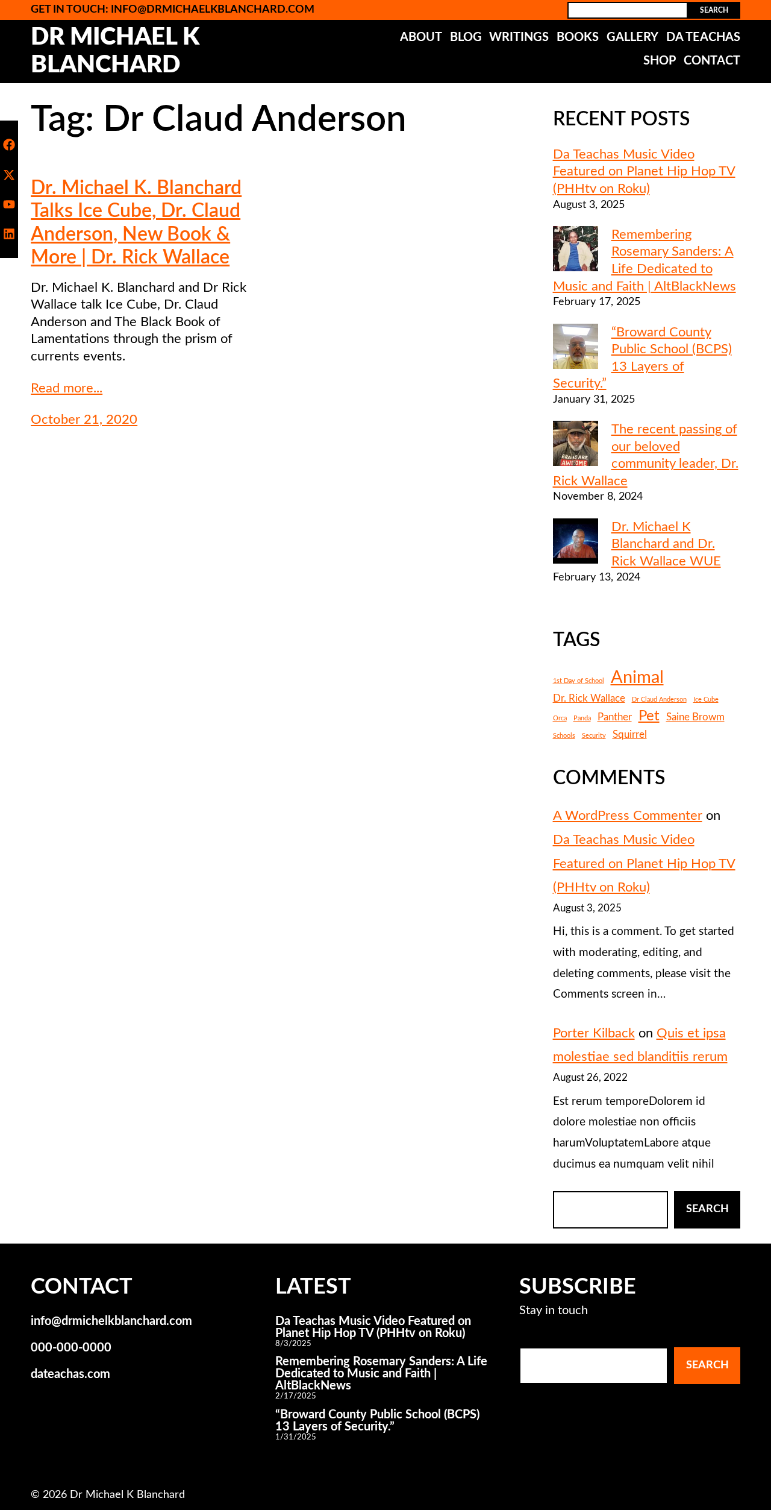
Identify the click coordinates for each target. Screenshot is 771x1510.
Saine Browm (695, 717)
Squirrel (630, 735)
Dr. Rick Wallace (589, 698)
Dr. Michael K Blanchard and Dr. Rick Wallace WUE (666, 544)
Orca (560, 718)
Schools (564, 735)
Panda (582, 718)
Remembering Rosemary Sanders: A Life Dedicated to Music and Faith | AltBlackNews (381, 1374)
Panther (615, 717)
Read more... (66, 388)
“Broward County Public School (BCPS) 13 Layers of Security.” (377, 1421)
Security (594, 735)
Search (714, 10)
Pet (649, 715)
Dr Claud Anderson (659, 699)
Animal (637, 677)
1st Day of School (578, 681)
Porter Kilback (594, 1033)
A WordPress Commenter (627, 815)
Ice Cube (706, 699)
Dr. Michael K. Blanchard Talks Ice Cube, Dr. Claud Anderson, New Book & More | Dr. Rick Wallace (136, 222)
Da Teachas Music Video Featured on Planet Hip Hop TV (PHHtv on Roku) (644, 171)
